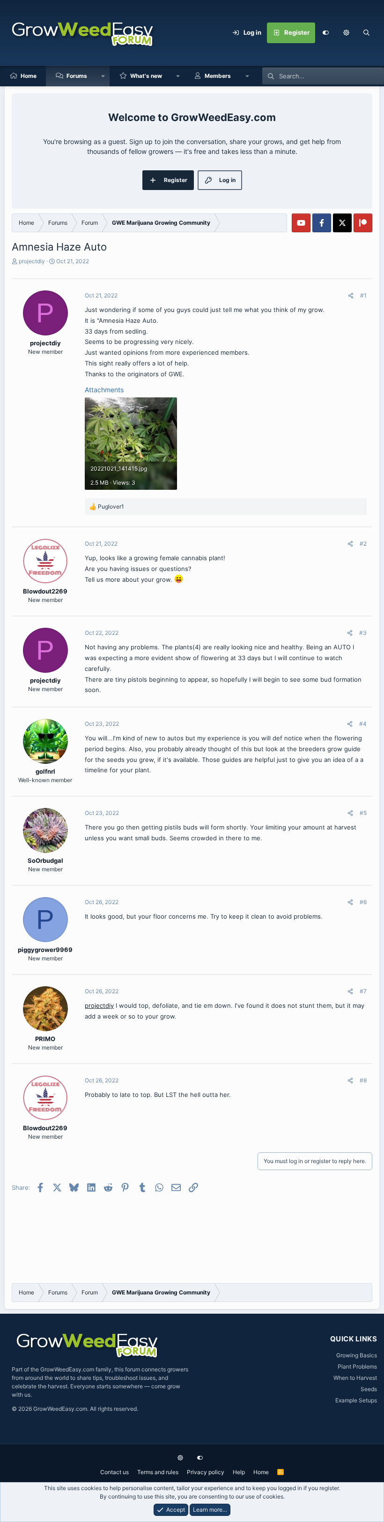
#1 (363, 295)
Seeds (369, 1389)
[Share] (351, 295)
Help (239, 1472)
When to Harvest (355, 1377)
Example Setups (356, 1400)
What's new (146, 75)
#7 (363, 991)
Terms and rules (157, 1472)
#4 (363, 723)
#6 (363, 902)
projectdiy (32, 261)
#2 (363, 543)
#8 (363, 1080)
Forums (76, 75)
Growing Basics (356, 1355)
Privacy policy (205, 1472)
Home (29, 75)
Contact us (114, 1472)
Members (218, 75)
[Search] (366, 33)
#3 (363, 632)
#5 (363, 812)
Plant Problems (357, 1366)
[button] (346, 33)
